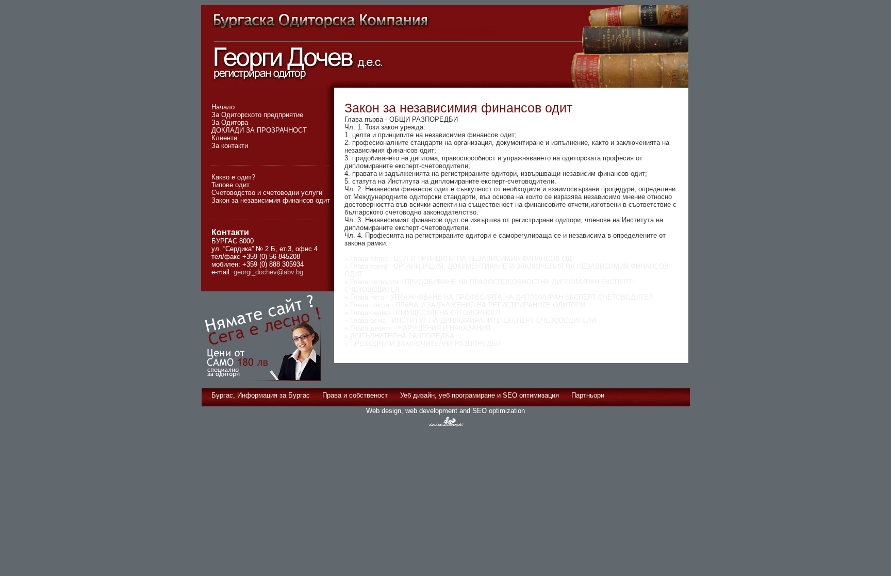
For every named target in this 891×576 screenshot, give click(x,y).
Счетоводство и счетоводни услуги (266, 192)
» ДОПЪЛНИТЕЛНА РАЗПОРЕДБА (399, 336)
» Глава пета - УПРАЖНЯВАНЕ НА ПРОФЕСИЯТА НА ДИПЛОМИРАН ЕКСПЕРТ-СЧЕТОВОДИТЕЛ (498, 297)
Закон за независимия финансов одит (270, 200)
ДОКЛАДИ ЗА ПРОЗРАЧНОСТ (259, 130)
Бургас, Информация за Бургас (260, 395)
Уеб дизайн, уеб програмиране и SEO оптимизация (479, 395)
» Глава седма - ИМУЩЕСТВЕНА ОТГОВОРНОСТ (422, 313)
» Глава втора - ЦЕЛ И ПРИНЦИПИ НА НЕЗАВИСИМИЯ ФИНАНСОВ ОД (458, 258)
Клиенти (224, 138)
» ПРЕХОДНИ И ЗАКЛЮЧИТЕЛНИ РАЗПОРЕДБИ (422, 344)
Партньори (587, 395)
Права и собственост (355, 395)
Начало (223, 107)
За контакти (229, 146)
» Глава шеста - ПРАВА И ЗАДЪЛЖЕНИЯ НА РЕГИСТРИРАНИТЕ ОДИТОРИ (464, 305)
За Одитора (229, 122)
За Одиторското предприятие (257, 115)
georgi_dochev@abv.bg (268, 272)
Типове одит (230, 185)
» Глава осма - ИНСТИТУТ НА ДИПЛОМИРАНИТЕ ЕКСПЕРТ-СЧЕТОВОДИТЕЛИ (470, 320)
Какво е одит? (233, 177)
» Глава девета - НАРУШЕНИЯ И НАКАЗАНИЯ (417, 328)
